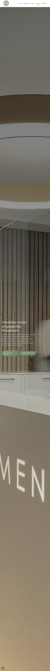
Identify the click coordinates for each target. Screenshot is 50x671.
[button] (2, 668)
